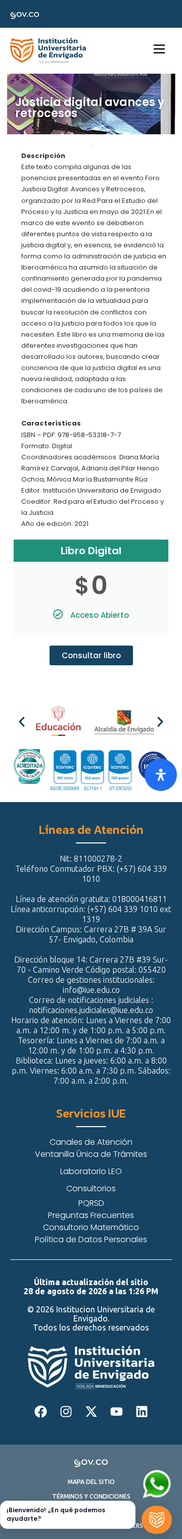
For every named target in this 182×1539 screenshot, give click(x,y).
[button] (21, 721)
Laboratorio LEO (91, 1171)
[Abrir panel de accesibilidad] (161, 775)
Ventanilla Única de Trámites (91, 1154)
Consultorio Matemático (91, 1227)
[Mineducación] (39, 722)
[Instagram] (65, 1411)
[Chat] (157, 1520)
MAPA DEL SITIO (91, 1482)
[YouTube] (116, 1411)
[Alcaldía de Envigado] (105, 722)
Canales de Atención (91, 1142)
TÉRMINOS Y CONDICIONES (91, 1497)
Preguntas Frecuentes (91, 1215)
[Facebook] (40, 1411)
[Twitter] (91, 1411)
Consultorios (91, 1188)
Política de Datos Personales (91, 1239)
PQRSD (91, 1203)
